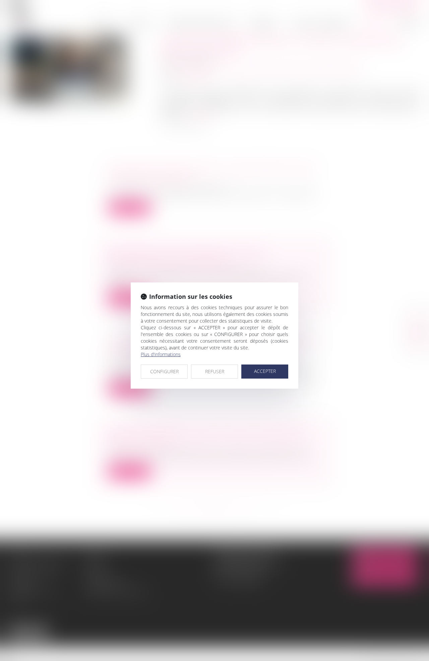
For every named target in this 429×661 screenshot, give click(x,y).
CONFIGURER (164, 371)
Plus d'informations (161, 354)
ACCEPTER (265, 371)
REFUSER (214, 371)
